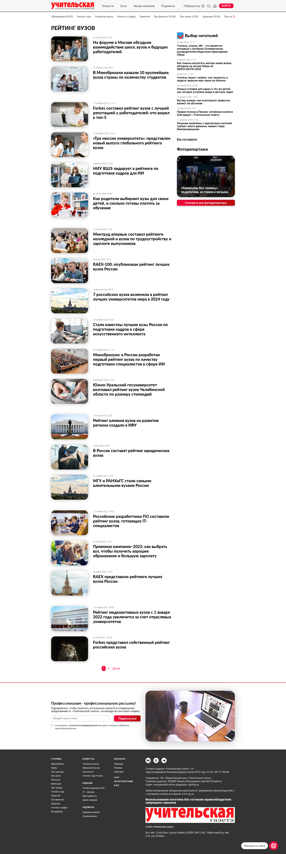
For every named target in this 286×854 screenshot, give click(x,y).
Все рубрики (57, 811)
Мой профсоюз (90, 796)
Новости (108, 6)
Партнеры (119, 772)
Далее (116, 668)
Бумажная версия (91, 812)
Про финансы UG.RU (165, 16)
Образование (57, 764)
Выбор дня (56, 784)
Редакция (118, 764)
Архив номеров (144, 6)
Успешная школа (104, 16)
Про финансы (57, 800)
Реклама (118, 768)
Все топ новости (187, 139)
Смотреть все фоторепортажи (206, 203)
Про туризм (56, 788)
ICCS (116, 777)
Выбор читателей (201, 35)
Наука (54, 768)
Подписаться (127, 718)
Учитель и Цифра (126, 16)
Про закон (56, 776)
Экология (55, 780)
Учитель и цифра (59, 807)
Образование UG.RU (62, 16)
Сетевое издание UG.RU (94, 788)
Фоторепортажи (192, 149)
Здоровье (55, 803)
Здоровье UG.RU (211, 16)
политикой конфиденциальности (85, 725)
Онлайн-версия (90, 816)
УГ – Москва (88, 792)
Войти (226, 5)
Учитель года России (93, 776)
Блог (123, 6)
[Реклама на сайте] (273, 846)
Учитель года (84, 16)
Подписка (168, 6)
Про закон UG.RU (189, 16)
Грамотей (145, 16)
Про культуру (57, 772)
